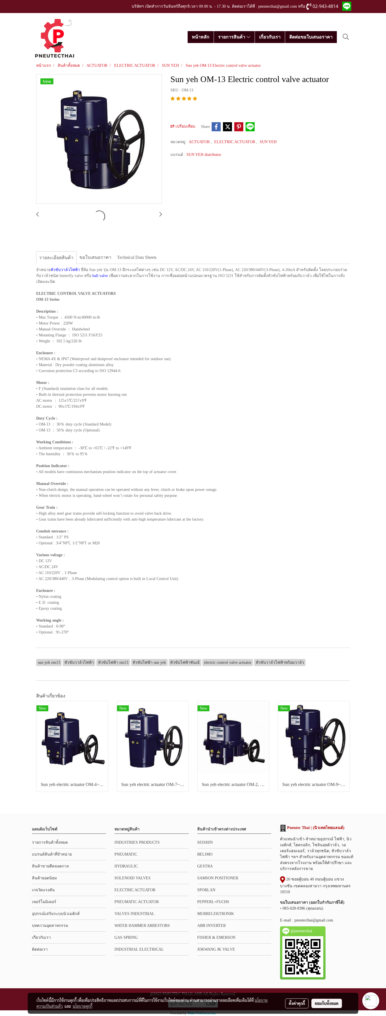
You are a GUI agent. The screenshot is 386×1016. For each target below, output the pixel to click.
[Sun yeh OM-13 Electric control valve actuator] (99, 139)
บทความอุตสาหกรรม (50, 925)
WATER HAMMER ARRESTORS (142, 925)
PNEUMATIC (125, 854)
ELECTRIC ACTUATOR (235, 142)
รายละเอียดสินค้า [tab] (56, 257)
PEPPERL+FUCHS (213, 902)
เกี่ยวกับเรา (270, 37)
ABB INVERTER (211, 925)
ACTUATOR (200, 142)
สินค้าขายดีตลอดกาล (50, 866)
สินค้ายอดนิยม (44, 878)
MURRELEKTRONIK (215, 914)
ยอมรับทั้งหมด (327, 1003)
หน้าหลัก (200, 37)
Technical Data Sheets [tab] (137, 257)
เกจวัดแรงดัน (43, 890)
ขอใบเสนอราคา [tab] (95, 257)
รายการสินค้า (232, 37)
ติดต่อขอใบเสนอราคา (311, 37)
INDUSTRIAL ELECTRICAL (139, 949)
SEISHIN (205, 842)
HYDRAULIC (126, 866)
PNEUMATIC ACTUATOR (136, 902)
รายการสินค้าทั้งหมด (50, 842)
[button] (346, 36)
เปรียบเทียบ (184, 126)
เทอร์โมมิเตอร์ (44, 902)
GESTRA (205, 866)
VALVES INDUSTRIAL (134, 914)
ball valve (100, 276)
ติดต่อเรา (40, 949)
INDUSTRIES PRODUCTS (137, 842)
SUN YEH (268, 142)
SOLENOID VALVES (132, 878)
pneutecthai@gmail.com (313, 920)
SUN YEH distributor (204, 154)
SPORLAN (206, 890)
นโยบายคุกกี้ (82, 1006)
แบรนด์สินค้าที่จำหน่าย (52, 854)
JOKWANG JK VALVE (216, 949)
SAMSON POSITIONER (217, 878)
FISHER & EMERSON (216, 937)
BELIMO (204, 854)
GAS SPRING (126, 937)
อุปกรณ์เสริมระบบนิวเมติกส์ (56, 914)
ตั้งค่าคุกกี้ (297, 1003)
